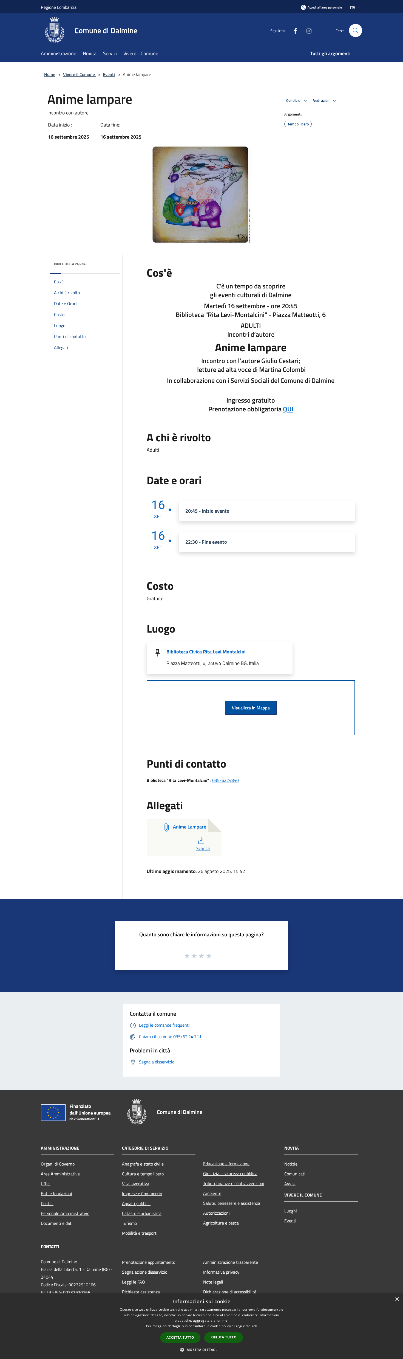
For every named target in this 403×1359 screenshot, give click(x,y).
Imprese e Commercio (142, 1193)
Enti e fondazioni (56, 1193)
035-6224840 (225, 780)
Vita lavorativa (135, 1183)
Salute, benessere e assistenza (231, 1203)
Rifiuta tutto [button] (224, 1337)
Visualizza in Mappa (251, 707)
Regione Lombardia (58, 7)
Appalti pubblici (136, 1203)
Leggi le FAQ (133, 1282)
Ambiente (212, 1193)
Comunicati (294, 1173)
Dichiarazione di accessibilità (229, 1291)
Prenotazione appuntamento (148, 1262)
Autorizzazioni (216, 1213)
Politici (47, 1203)
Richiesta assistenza (141, 1291)
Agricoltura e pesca (221, 1223)
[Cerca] (355, 30)
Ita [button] (352, 7)
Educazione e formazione (226, 1163)
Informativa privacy (221, 1272)
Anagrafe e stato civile (143, 1164)
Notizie (290, 1164)
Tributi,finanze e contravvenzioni (233, 1183)
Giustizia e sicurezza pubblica (230, 1173)
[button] (201, 1349)
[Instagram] (306, 30)
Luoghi (290, 1211)
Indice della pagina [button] (70, 263)
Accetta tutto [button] (180, 1337)
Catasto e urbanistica (141, 1213)
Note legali (213, 1282)
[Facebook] (293, 30)
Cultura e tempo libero (143, 1173)
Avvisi (290, 1183)
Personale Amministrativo (65, 1213)
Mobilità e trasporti (140, 1233)
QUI (288, 409)
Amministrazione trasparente (230, 1262)
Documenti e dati (57, 1223)
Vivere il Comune (79, 74)
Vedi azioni (322, 100)
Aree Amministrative (60, 1173)
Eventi (109, 74)
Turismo (129, 1223)
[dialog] (201, 1326)
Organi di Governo (58, 1164)
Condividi (294, 100)
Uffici (45, 1183)
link (254, 1326)
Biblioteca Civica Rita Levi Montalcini (206, 651)
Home (49, 74)
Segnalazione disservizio (144, 1272)
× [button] (397, 1299)
